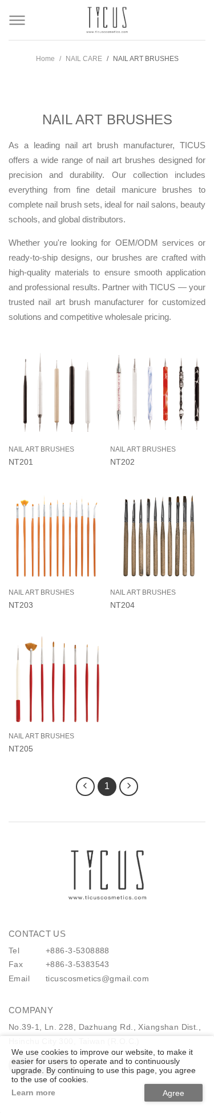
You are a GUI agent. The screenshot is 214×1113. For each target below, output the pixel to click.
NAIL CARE (84, 59)
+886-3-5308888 (78, 950)
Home (45, 59)
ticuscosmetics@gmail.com (97, 978)
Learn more (33, 1092)
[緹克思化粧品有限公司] (107, 875)
